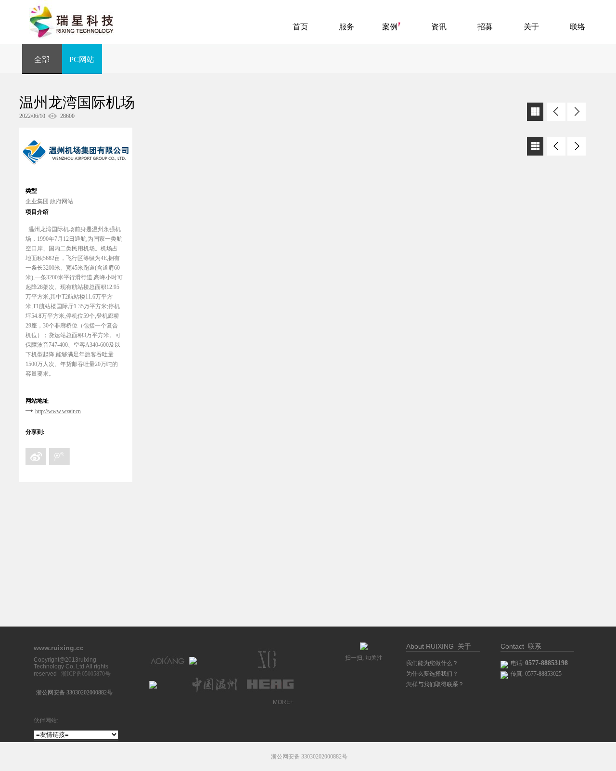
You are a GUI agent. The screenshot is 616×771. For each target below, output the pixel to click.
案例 (390, 27)
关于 (531, 27)
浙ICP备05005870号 (86, 673)
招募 (485, 27)
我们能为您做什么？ (432, 663)
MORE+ (283, 702)
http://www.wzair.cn (58, 411)
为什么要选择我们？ (432, 673)
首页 (300, 27)
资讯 (439, 27)
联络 (577, 27)
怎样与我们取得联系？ (435, 684)
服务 (346, 27)
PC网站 (81, 59)
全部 (42, 59)
